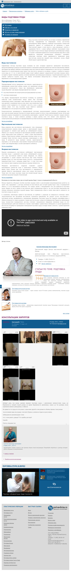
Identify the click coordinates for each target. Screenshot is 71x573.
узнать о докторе (9, 453)
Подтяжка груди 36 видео (14, 466)
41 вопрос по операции (11, 34)
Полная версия (17, 1)
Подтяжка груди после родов (21, 288)
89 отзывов (8, 25)
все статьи (66, 313)
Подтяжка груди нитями (19, 303)
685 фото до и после (11, 27)
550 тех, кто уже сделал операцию (15, 32)
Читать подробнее (7, 121)
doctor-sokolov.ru (46, 264)
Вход (12, 1)
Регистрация (7, 1)
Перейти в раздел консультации (13, 459)
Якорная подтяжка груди (51, 276)
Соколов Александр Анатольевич (46, 247)
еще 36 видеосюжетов (54, 487)
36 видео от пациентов (11, 30)
